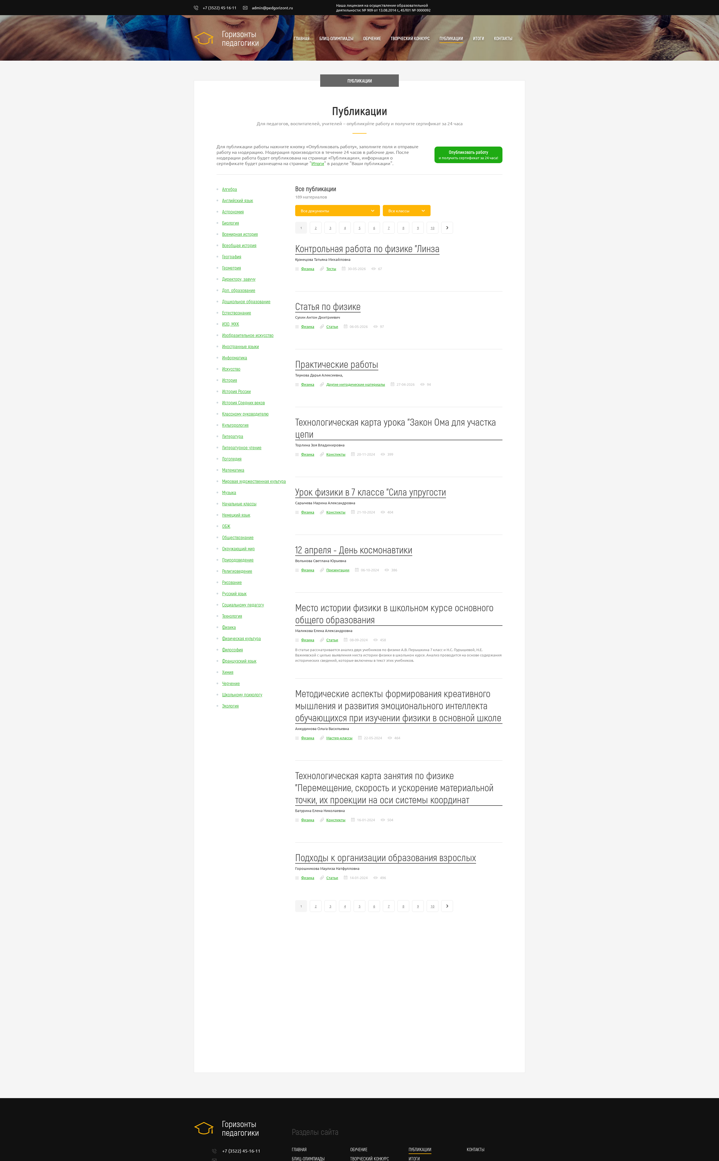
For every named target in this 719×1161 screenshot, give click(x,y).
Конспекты (335, 454)
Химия (227, 672)
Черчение (231, 683)
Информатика (234, 357)
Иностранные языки (240, 346)
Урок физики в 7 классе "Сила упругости (370, 491)
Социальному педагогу (243, 604)
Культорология (235, 425)
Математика (233, 470)
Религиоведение (237, 571)
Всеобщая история (239, 245)
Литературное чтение (241, 447)
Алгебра (229, 189)
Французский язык (239, 660)
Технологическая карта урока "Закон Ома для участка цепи (395, 428)
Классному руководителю (245, 413)
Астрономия (233, 211)
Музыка (229, 492)
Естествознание (236, 312)
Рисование (232, 582)
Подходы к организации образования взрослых (385, 857)
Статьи (332, 326)
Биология (230, 222)
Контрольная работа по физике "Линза (367, 248)
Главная (302, 38)
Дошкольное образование (246, 301)
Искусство (231, 368)
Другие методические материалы (355, 384)
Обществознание (238, 537)
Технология (232, 616)
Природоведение (238, 559)
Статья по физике (328, 306)
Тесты (331, 268)
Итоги (478, 38)
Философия (232, 649)
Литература (232, 436)
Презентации (337, 569)
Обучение (372, 38)
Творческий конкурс (410, 38)
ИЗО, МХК (230, 324)
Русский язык (234, 593)
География (231, 256)
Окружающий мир (238, 548)
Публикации (451, 38)
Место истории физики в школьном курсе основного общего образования (394, 613)
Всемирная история (240, 234)
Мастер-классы (339, 737)
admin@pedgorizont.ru (272, 8)
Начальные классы (239, 503)
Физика (229, 627)
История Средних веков (243, 402)
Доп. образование (238, 290)
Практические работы (336, 364)
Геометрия (231, 267)
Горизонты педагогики (240, 38)
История (229, 380)
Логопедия (232, 458)
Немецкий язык (236, 514)
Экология (230, 705)
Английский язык (237, 200)
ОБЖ (226, 526)
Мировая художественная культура (254, 481)
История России (236, 391)
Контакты (503, 38)
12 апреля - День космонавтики (353, 549)
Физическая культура (241, 638)
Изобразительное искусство (248, 335)
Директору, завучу (239, 279)
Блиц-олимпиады (336, 38)
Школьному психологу (242, 694)
